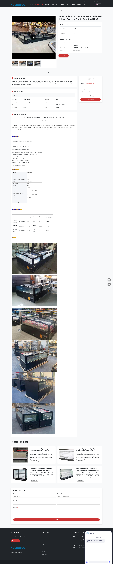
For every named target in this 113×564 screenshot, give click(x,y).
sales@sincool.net (98, 1)
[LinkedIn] (90, 96)
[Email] (109, 279)
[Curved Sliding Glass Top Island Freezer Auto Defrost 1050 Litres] (34, 37)
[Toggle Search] (92, 5)
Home (31, 4)
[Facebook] (88, 96)
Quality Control (76, 4)
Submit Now (56, 519)
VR (84, 4)
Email (58, 500)
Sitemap (43, 551)
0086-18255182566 (90, 86)
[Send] (110, 561)
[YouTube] (93, 96)
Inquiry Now (91, 99)
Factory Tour (64, 4)
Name (14, 493)
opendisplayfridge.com (83, 536)
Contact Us (44, 547)
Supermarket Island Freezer (26, 10)
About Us (54, 4)
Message (15, 507)
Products (38, 4)
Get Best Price (34, 460)
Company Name (60, 493)
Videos (47, 4)
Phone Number (16, 500)
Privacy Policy (44, 554)
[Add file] (87, 561)
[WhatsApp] (109, 284)
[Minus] (110, 533)
